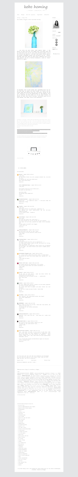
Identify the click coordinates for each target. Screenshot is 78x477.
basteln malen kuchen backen (25, 408)
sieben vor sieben (22, 451)
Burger (57, 374)
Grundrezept (58, 378)
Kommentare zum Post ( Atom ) (29, 362)
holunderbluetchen (22, 424)
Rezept (46, 384)
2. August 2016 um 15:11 (31, 239)
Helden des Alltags (44, 379)
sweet (39, 391)
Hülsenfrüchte (35, 380)
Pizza (33, 384)
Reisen (41, 384)
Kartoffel (56, 380)
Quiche (36, 384)
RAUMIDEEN (21, 303)
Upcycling (31, 388)
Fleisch (28, 377)
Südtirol (19, 386)
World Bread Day (38, 389)
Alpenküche (47, 373)
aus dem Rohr (45, 389)
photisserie (21, 444)
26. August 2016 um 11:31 (34, 330)
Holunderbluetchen (23, 199)
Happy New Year (25, 379)
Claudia (20, 206)
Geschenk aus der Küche (36, 378)
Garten (19, 378)
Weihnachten (57, 388)
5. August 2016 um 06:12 (27, 283)
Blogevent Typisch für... (36, 374)
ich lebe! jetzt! (22, 427)
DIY (60, 374)
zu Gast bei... (26, 392)
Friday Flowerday (46, 377)
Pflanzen (29, 384)
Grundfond (53, 378)
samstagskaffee (32, 391)
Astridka (21, 294)
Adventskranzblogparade (39, 373)
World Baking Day (31, 389)
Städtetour (43, 385)
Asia (56, 373)
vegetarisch (20, 392)
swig (19, 456)
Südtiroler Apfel (26, 386)
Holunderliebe (22, 321)
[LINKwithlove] (56, 53)
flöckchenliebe (21, 415)
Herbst (51, 379)
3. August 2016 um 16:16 (27, 272)
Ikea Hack (40, 380)
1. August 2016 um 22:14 (33, 199)
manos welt (20, 434)
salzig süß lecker (22, 448)
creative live (21, 412)
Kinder (37, 381)
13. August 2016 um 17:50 (31, 321)
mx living (20, 438)
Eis (56, 375)
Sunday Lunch (50, 385)
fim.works (20, 413)
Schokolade (58, 384)
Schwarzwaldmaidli (23, 229)
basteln (50, 389)
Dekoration (26, 375)
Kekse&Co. (32, 381)
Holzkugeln (55, 379)
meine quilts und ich (23, 435)
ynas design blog (22, 462)
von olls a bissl (22, 459)
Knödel (46, 381)
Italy (49, 380)
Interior (45, 380)
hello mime (20, 420)
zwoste (19, 464)
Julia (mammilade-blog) (24, 185)
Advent (32, 373)
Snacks (19, 385)
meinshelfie (20, 391)
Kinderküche (41, 381)
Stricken (39, 385)
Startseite (33, 360)
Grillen (49, 378)
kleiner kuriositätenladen (24, 428)
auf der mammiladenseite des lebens (26, 406)
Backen (19, 374)
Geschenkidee (45, 378)
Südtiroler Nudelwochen (36, 386)
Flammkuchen (23, 377)
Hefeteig (38, 379)
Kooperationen (39, 14)
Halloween (19, 379)
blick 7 (20, 410)
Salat (54, 384)
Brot (54, 374)
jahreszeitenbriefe (23, 313)
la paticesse (21, 430)
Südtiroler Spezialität (48, 386)
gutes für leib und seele (24, 417)
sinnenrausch (21, 452)
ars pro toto (21, 405)
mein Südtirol (50, 390)
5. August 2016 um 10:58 (29, 303)
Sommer (23, 385)
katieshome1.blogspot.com (25, 253)
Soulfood (27, 385)
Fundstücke (58, 377)
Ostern (22, 384)
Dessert (38, 375)
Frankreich (38, 377)
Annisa (20, 174)
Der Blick (33, 375)
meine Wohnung (57, 390)
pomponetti (20, 445)
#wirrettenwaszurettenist (23, 373)
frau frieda (21, 416)
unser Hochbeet (45, 391)
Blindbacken (27, 374)
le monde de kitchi (22, 431)
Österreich (32, 392)
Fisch (19, 377)
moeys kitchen (21, 437)
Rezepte (22, 14)
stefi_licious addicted (23, 455)
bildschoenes (21, 409)
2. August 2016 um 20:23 (36, 253)
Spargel (35, 385)
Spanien (31, 385)
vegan (59, 391)
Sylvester (59, 385)
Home (18, 14)
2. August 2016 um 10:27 (33, 229)
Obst (18, 384)
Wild (22, 389)
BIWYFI (59, 373)
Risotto (51, 384)
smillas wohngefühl (22, 453)
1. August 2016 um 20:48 (27, 174)
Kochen (50, 381)
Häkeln (31, 380)
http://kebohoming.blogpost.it (34, 123)
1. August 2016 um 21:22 (35, 185)
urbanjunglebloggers (53, 391)
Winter (25, 389)
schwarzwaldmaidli (22, 449)
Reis (39, 384)
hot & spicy (28, 390)
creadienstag (21, 390)
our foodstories (22, 442)
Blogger (44, 469)
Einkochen (52, 375)
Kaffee (52, 380)
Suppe (55, 385)
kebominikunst (35, 390)
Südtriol (56, 386)
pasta (26, 391)
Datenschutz (46, 14)
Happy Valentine (32, 379)
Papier (25, 384)
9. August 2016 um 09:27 (33, 313)
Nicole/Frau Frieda (23, 330)
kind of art (42, 390)
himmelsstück (21, 423)
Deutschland (43, 375)
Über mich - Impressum (30, 14)
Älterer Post (47, 360)
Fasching (59, 375)
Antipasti (52, 373)
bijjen (20, 272)
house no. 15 (21, 426)
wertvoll (20, 460)
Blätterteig (50, 374)
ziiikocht (20, 463)
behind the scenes (57, 389)
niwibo (20, 283)
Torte (23, 388)
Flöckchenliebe (22, 239)
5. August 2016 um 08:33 (28, 294)
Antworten (21, 181)
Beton (23, 374)
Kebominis (27, 381)
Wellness (19, 389)
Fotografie (32, 377)
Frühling (53, 377)
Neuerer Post (20, 360)
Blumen (45, 374)
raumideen (20, 446)
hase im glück (21, 419)
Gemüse (28, 378)
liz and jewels (21, 433)
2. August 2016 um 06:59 (28, 206)
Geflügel (23, 378)
